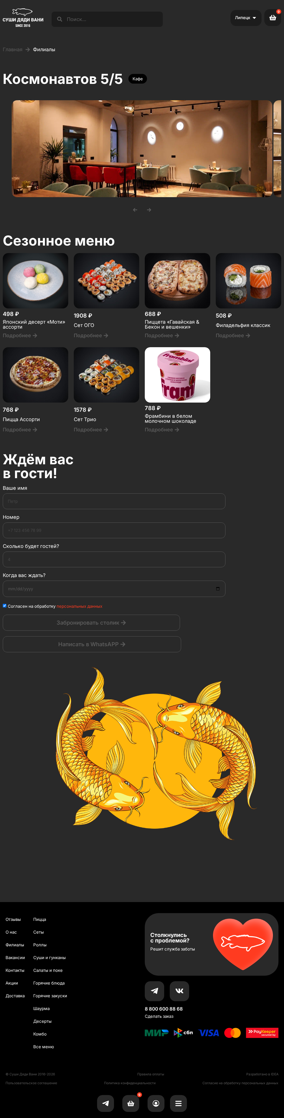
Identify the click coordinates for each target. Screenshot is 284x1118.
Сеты (38, 932)
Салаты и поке (48, 970)
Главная (12, 49)
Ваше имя (15, 488)
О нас (11, 932)
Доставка (15, 995)
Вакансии (15, 957)
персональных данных (79, 606)
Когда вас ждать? (24, 575)
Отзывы (13, 919)
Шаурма (41, 1008)
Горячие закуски (50, 995)
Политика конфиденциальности (130, 1083)
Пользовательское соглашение (31, 1083)
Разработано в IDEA (262, 1074)
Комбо (40, 1034)
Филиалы (15, 944)
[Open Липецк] (254, 18)
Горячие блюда (49, 983)
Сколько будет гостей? (31, 546)
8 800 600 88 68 (164, 1009)
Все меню (43, 1046)
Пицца (39, 919)
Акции (12, 983)
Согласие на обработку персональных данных (240, 1083)
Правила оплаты (150, 1074)
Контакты (15, 970)
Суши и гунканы (49, 957)
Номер (11, 517)
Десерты (42, 1021)
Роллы (40, 944)
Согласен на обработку (55, 606)
